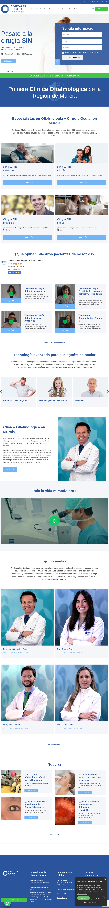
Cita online (101, 9)
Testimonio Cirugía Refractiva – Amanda (34, 289)
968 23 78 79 (61, 893)
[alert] (91, 891)
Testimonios (95, 2)
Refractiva (61, 9)
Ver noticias (54, 834)
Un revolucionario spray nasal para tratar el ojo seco (89, 777)
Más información (82, 894)
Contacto (104, 2)
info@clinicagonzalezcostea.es (67, 889)
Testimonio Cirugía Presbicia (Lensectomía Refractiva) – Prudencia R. (90, 292)
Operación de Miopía (36, 880)
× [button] (105, 879)
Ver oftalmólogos (54, 744)
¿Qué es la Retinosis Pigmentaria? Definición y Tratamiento (89, 805)
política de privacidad (91, 52)
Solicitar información (72, 57)
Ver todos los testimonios (54, 342)
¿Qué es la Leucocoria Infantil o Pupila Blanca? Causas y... (35, 804)
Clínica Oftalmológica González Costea (25, 261)
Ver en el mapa (62, 898)
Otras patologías (86, 9)
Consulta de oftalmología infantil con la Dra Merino (34, 777)
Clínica (33, 9)
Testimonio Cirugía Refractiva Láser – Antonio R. (34, 318)
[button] (91, 902)
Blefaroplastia (73, 9)
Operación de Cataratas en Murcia (40, 892)
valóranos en (13, 272)
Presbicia (52, 9)
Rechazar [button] (98, 898)
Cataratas (43, 9)
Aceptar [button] (83, 898)
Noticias (86, 2)
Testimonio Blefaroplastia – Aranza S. (90, 318)
